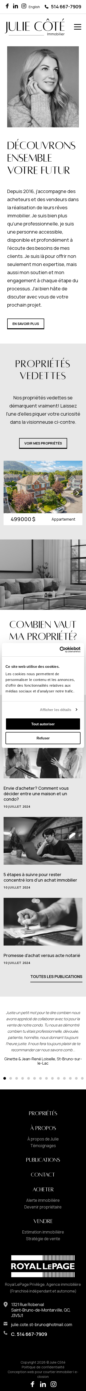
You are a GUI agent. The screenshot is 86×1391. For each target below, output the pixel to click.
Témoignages (43, 1146)
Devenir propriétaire (43, 1207)
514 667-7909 (66, 6)
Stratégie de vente (43, 1239)
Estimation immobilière (43, 1232)
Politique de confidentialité (43, 1367)
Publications (43, 1160)
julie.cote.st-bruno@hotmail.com (41, 1324)
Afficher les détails (55, 710)
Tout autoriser (43, 724)
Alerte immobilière (43, 1200)
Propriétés (43, 1113)
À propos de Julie (43, 1139)
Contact (43, 1174)
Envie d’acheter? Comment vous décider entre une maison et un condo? (36, 793)
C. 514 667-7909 (29, 1334)
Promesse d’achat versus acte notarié (42, 955)
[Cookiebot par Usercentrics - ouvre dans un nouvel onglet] (61, 650)
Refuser (43, 738)
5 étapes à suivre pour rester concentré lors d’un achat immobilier (40, 877)
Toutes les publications (56, 976)
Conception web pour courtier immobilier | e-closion (43, 1374)
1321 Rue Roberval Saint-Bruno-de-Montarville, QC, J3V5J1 (40, 1310)
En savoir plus (25, 323)
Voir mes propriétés (43, 443)
